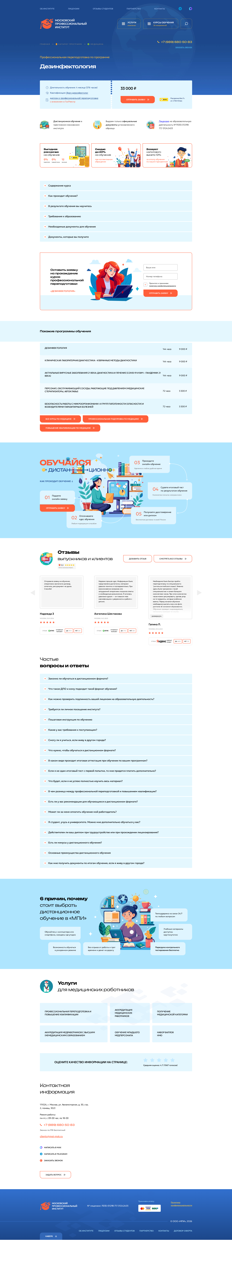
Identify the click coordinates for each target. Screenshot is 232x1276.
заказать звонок (183, 47)
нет (77, 631)
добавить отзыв (137, 559)
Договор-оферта (183, 1231)
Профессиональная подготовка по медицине (113, 419)
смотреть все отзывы (171, 559)
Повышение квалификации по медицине (68, 428)
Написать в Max (52, 1147)
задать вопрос (54, 1174)
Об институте (47, 8)
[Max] (190, 8)
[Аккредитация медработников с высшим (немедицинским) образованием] (74, 1033)
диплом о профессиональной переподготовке (74, 98)
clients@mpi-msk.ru (51, 1136)
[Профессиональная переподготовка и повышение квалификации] (74, 1013)
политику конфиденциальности (162, 286)
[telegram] (180, 8)
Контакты (159, 8)
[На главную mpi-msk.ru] (63, 20)
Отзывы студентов (103, 8)
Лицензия (164, 121)
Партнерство (134, 8)
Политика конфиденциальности (181, 1204)
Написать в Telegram (55, 1154)
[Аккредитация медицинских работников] (130, 1013)
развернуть (156, 616)
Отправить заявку (135, 99)
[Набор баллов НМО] (172, 1033)
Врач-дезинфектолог (77, 92)
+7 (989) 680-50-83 (176, 42)
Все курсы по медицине (58, 419)
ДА (69, 631)
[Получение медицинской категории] (172, 1013)
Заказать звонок (53, 1160)
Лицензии (73, 8)
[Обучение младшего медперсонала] (130, 1033)
